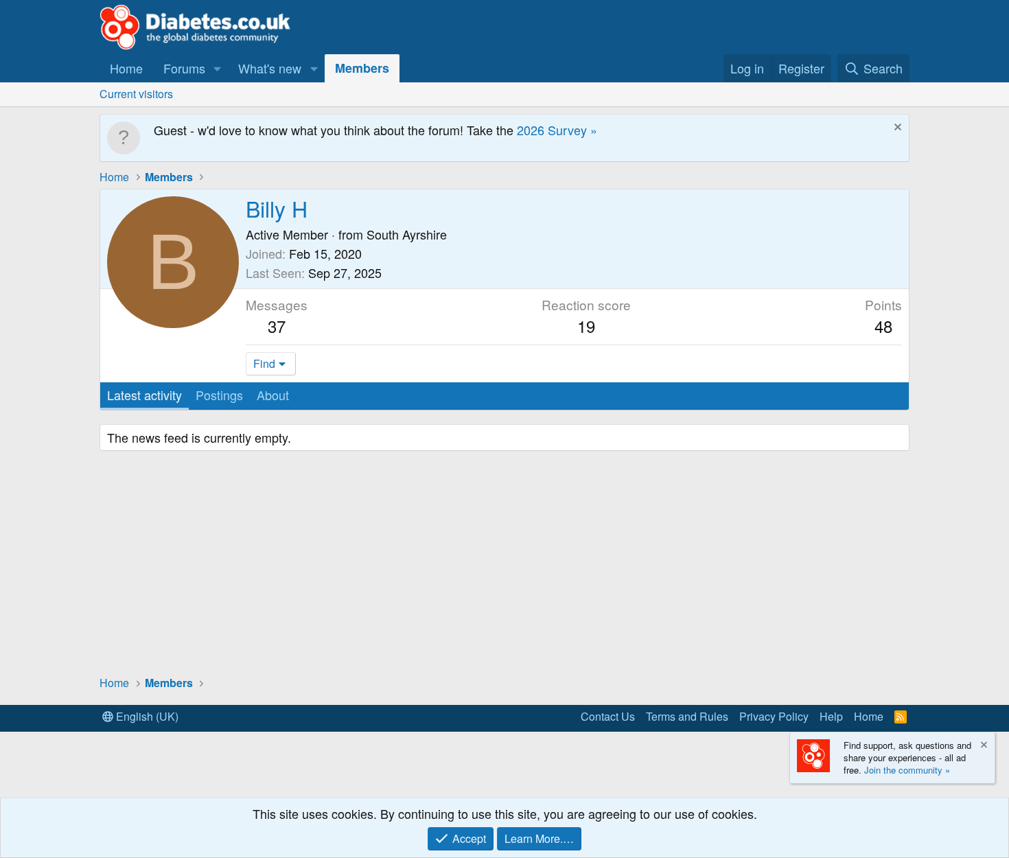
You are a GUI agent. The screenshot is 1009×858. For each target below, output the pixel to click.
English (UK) (145, 716)
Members (362, 68)
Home (126, 68)
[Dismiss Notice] (896, 128)
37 (277, 326)
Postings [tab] (219, 395)
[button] (218, 68)
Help (831, 716)
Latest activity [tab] (144, 395)
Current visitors (136, 94)
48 (883, 326)
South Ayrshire (407, 234)
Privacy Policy (774, 716)
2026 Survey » (557, 130)
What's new (269, 68)
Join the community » (907, 769)
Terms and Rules (687, 716)
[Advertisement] (504, 565)
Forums (184, 68)
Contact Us (608, 716)
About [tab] (273, 395)
